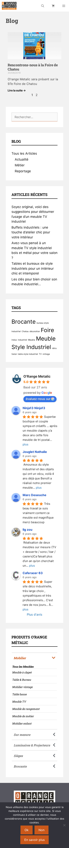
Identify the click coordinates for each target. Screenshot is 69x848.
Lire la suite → (17, 90)
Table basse (19, 694)
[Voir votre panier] (53, 6)
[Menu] (63, 6)
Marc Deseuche (34, 495)
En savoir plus (34, 840)
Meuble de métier (23, 716)
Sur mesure (22, 735)
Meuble (31, 340)
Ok (27, 830)
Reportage (23, 171)
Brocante (24, 321)
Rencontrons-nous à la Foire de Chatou (33, 67)
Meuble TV (19, 701)
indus (14, 340)
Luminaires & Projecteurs (32, 745)
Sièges (18, 756)
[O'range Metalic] (9, 6)
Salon (14, 354)
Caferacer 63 (33, 573)
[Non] (64, 825)
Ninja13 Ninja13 (34, 408)
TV (40, 354)
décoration (35, 331)
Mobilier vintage (22, 687)
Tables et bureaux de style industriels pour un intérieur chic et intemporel (33, 268)
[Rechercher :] (35, 117)
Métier (20, 165)
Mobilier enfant (21, 723)
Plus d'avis (34, 614)
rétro (54, 348)
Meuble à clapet (22, 672)
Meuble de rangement (25, 709)
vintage (46, 354)
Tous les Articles (24, 153)
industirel (22, 340)
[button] (34, 657)
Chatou (25, 331)
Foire (47, 330)
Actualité (21, 159)
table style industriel (28, 354)
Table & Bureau (21, 679)
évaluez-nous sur (38, 399)
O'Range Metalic (37, 376)
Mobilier (20, 658)
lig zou (27, 529)
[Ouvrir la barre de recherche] (42, 6)
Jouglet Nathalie (35, 452)
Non (41, 830)
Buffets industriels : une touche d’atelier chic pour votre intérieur (31, 232)
